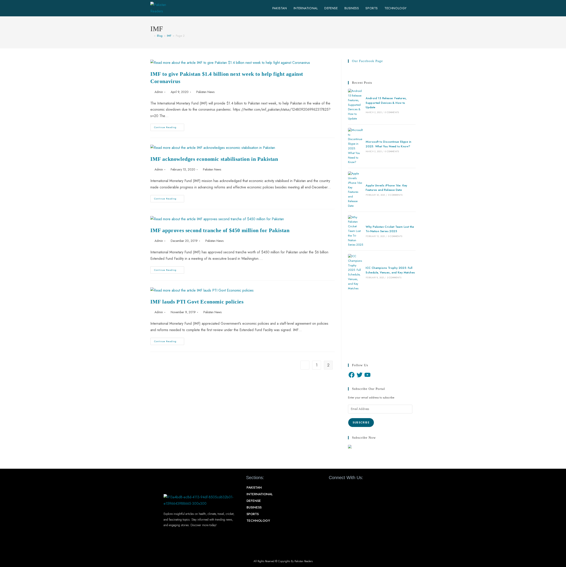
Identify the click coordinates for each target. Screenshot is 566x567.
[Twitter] (359, 374)
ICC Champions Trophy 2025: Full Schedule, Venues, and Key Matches (390, 270)
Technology (258, 520)
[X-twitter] (340, 487)
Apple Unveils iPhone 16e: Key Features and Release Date (386, 187)
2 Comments (394, 277)
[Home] (151, 36)
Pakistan (254, 487)
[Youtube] (347, 487)
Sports (253, 514)
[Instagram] (355, 487)
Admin (159, 92)
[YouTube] (367, 374)
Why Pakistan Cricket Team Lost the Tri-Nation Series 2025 (390, 229)
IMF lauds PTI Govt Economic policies (197, 302)
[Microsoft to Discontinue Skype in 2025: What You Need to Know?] (355, 146)
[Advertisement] (382, 327)
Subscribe (361, 423)
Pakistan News (205, 92)
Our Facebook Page (367, 61)
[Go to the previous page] (304, 365)
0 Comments (392, 112)
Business (254, 507)
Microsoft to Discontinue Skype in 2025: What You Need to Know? (388, 144)
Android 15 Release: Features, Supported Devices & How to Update (386, 103)
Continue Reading (169, 126)
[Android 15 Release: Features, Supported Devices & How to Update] (355, 105)
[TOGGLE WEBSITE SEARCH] (414, 8)
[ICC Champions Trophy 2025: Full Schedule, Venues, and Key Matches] (355, 272)
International (260, 494)
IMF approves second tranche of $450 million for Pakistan (220, 230)
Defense (254, 500)
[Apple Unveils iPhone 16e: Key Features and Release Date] (355, 189)
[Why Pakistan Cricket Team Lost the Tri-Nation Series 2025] (355, 231)
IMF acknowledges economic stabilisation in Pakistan (214, 159)
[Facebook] (351, 374)
